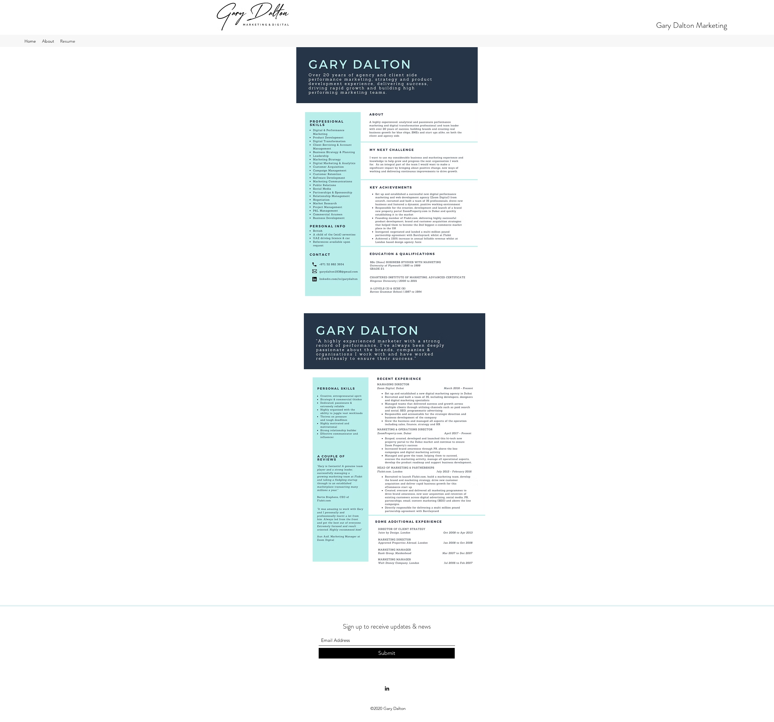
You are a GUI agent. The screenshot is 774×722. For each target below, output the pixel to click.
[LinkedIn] (387, 688)
